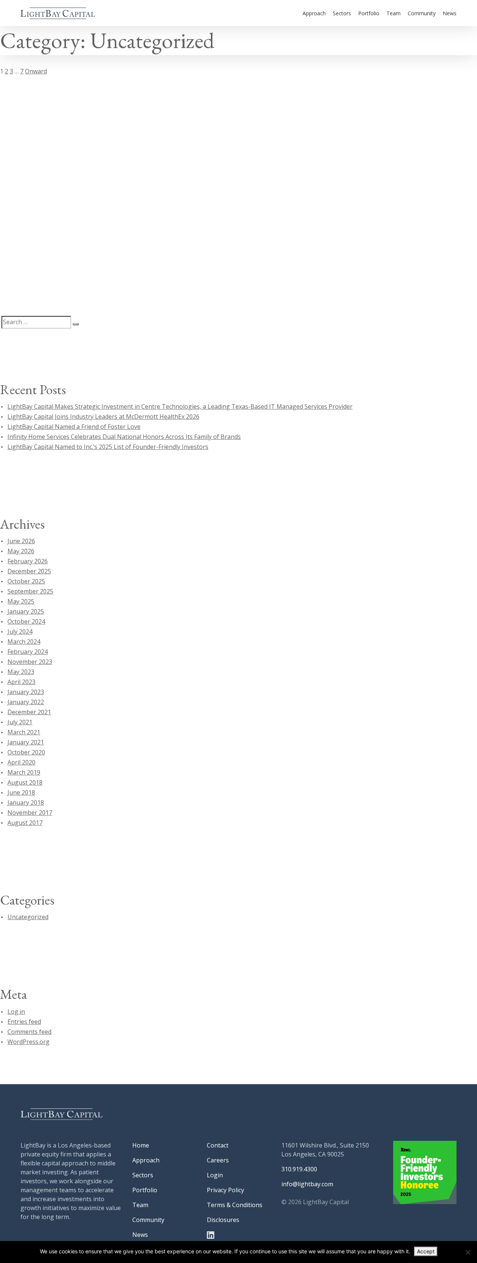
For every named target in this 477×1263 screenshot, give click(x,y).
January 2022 (25, 702)
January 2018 (25, 802)
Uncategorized (27, 917)
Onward (36, 71)
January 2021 (25, 742)
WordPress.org (28, 1042)
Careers (218, 1160)
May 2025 (20, 601)
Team (393, 13)
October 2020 (26, 752)
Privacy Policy (225, 1190)
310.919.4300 (299, 1169)
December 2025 (29, 571)
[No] (467, 1252)
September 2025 (30, 591)
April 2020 (21, 762)
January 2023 (25, 692)
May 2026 (20, 551)
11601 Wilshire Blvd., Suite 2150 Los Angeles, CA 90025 (325, 1149)
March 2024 (23, 641)
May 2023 (20, 672)
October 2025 (26, 581)
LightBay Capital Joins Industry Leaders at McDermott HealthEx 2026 (103, 416)
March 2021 (23, 732)
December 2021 (29, 712)
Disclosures (223, 1220)
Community (422, 13)
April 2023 (21, 682)
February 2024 (27, 652)
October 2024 (26, 621)
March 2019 (23, 772)
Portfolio (368, 13)
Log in (16, 1011)
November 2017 (29, 812)
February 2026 (27, 561)
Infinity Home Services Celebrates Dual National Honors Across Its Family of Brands (124, 437)
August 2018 (24, 782)
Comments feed (29, 1032)
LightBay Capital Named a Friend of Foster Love (73, 426)
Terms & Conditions (234, 1205)
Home (140, 1145)
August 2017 (24, 823)
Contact (217, 1145)
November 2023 (29, 662)
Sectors (342, 13)
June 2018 (21, 792)
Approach (314, 13)
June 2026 (21, 541)
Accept (426, 1251)
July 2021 (19, 722)
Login (215, 1175)
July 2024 (19, 631)
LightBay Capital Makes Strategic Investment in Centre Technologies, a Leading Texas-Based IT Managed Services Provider (180, 406)
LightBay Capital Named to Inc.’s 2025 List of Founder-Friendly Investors (107, 447)
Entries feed (24, 1021)
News (450, 13)
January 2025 (25, 611)
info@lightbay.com (307, 1184)
